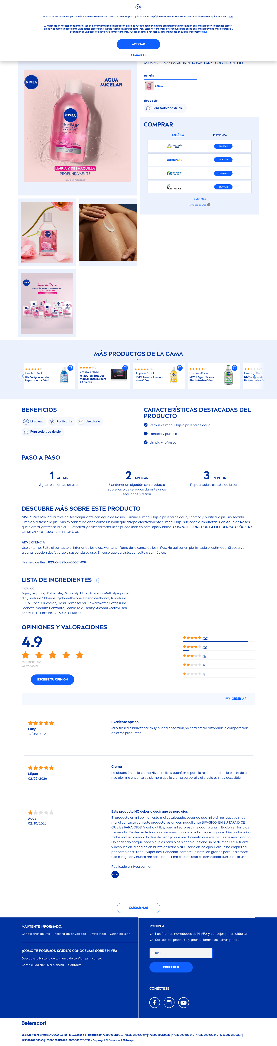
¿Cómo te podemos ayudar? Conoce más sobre (69, 951)
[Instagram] (169, 1002)
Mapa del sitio (120, 934)
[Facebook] (154, 1002)
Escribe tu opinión (52, 679)
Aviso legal (98, 934)
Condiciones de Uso (36, 934)
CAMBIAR (139, 55)
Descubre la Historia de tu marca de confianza (55, 958)
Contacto (75, 965)
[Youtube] (183, 1002)
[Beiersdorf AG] (34, 1023)
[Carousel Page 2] (139, 359)
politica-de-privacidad (70, 934)
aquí (231, 16)
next (254, 376)
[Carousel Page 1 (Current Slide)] (137, 359)
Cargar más (138, 908)
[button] (70, 368)
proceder (171, 967)
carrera (97, 958)
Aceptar (138, 44)
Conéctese (159, 989)
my (156, 926)
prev (23, 376)
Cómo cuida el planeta (43, 965)
